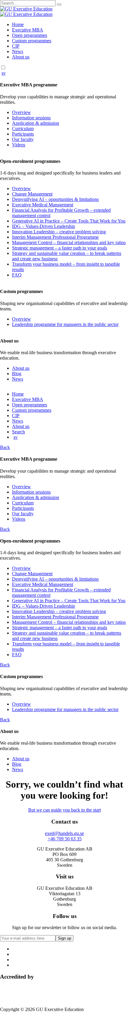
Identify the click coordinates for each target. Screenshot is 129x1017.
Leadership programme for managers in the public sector (65, 324)
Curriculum (23, 128)
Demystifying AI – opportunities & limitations (55, 199)
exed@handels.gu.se (64, 833)
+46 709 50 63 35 (65, 838)
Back (5, 447)
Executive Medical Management (42, 204)
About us (20, 56)
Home (18, 24)
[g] (59, 4)
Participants (23, 133)
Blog (16, 373)
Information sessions (31, 117)
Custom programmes (31, 40)
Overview (21, 112)
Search (18, 431)
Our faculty (23, 139)
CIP (16, 46)
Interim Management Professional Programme (55, 237)
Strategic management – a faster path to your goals (59, 247)
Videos (18, 144)
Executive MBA (27, 29)
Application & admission (35, 123)
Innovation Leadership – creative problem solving (59, 231)
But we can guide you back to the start (64, 809)
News (17, 51)
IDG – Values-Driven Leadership (43, 226)
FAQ (17, 274)
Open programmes (29, 35)
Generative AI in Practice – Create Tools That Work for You (68, 220)
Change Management (32, 193)
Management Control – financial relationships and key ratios (69, 242)
